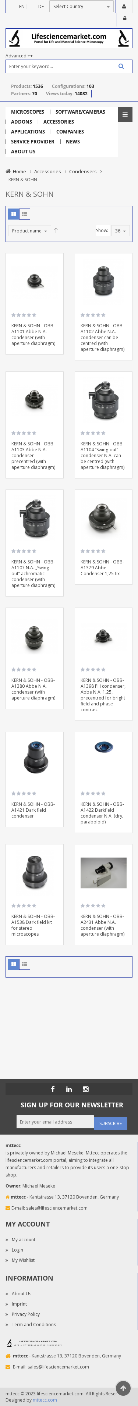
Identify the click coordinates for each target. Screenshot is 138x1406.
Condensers (83, 171)
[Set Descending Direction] (56, 230)
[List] (24, 214)
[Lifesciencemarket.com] (69, 1089)
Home (19, 171)
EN (22, 6)
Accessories (47, 171)
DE (41, 6)
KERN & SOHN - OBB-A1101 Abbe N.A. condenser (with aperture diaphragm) (33, 334)
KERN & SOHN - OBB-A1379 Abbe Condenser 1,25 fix (102, 568)
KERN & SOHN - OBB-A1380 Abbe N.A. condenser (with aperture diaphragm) (33, 689)
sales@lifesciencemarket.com (57, 1208)
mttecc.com (45, 1400)
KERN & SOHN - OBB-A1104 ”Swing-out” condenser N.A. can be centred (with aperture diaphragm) (102, 455)
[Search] (118, 66)
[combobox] (69, 66)
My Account (124, 6)
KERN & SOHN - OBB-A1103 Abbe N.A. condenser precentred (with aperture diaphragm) (33, 455)
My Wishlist (23, 1260)
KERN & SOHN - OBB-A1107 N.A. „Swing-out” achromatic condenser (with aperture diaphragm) (33, 573)
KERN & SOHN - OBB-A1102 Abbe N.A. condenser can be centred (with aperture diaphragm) (102, 337)
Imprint (19, 1304)
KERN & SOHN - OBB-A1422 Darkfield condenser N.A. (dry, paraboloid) (102, 813)
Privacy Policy (26, 1314)
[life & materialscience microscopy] (69, 38)
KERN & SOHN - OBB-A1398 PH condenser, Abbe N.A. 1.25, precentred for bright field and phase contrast (103, 695)
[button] (55, 282)
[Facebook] (53, 1089)
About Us (21, 1294)
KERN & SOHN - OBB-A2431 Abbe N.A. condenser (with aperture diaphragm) (102, 925)
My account (23, 1239)
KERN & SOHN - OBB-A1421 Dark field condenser (33, 810)
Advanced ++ (19, 56)
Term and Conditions (34, 1324)
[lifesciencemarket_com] (86, 1089)
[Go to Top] (123, 1388)
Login (124, 19)
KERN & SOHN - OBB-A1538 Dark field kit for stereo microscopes (33, 925)
